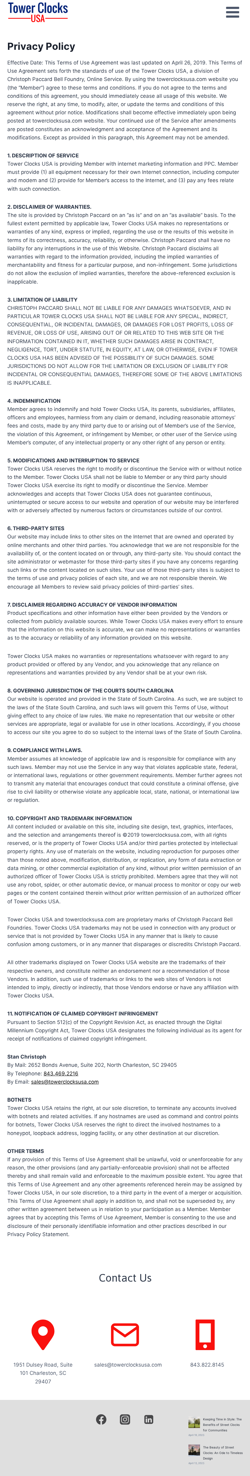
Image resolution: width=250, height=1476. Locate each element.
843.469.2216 (61, 1073)
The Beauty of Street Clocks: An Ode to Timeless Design (223, 1452)
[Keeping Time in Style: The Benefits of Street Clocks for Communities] (194, 1422)
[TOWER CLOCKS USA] (37, 12)
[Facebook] (101, 1419)
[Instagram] (125, 1419)
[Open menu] (232, 12)
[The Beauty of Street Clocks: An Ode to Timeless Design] (194, 1450)
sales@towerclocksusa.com (65, 1082)
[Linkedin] (148, 1419)
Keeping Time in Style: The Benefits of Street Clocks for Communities (222, 1424)
